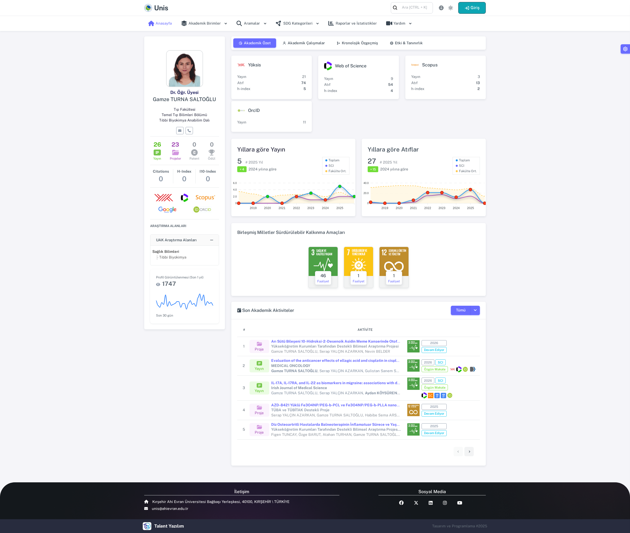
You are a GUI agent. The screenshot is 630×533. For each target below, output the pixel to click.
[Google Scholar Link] (437, 395)
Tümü (461, 310)
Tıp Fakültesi (184, 109)
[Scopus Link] (430, 395)
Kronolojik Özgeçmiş (360, 43)
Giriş (475, 7)
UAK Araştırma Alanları (176, 240)
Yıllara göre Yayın (261, 149)
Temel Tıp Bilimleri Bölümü (184, 115)
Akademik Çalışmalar (306, 43)
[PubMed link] (472, 369)
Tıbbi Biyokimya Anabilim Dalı (184, 120)
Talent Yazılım (169, 526)
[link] (469, 451)
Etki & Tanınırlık (409, 43)
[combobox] (412, 7)
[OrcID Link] (465, 369)
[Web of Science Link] (459, 369)
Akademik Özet (257, 43)
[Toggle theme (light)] (450, 8)
